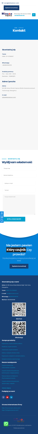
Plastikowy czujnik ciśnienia (9, 346)
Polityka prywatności (19, 428)
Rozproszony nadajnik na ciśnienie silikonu (13, 356)
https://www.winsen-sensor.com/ (11, 408)
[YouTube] (7, 397)
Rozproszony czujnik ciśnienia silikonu (12, 343)
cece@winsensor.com (13, 293)
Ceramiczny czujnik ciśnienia (10, 349)
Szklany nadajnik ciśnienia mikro (11, 353)
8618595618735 (14, 296)
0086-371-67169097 (7, 56)
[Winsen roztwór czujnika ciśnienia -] (7, 15)
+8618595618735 (7, 65)
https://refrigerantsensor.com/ (10, 410)
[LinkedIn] (11, 397)
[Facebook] (3, 397)
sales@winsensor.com (9, 97)
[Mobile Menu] (34, 14)
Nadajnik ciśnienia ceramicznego (11, 359)
